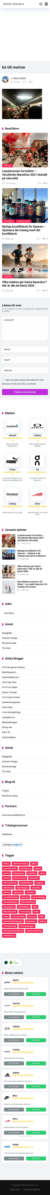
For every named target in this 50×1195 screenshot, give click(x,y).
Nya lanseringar (9, 643)
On (37, 469)
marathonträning (10, 897)
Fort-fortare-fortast (11, 697)
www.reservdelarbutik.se (13, 815)
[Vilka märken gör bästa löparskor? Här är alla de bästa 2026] (25, 261)
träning (43, 921)
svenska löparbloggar (13, 921)
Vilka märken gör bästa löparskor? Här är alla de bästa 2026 (24, 283)
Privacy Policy (15, 1189)
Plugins (5, 790)
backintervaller (10, 868)
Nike (35, 907)
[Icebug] (12, 500)
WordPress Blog (9, 796)
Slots (41, 916)
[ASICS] (7, 985)
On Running (25, 911)
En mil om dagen (9, 687)
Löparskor (7, 276)
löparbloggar (22, 888)
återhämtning (9, 935)
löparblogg (8, 888)
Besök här (36, 994)
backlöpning (25, 868)
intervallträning (10, 883)
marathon (30, 892)
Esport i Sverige (9, 692)
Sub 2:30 (6, 732)
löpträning (18, 892)
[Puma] (12, 466)
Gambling (32, 873)
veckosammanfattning (13, 931)
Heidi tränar (7, 707)
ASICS (34, 863)
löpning (6, 892)
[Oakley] (37, 432)
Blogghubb (7, 633)
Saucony (32, 916)
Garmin (12, 435)
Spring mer (7, 727)
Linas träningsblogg (11, 712)
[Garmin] (12, 432)
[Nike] (7, 1100)
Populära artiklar (23, 221)
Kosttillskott (8, 221)
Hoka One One (19, 878)
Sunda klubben (9, 737)
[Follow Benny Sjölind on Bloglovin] (12, 846)
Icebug (12, 503)
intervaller (33, 878)
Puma (12, 469)
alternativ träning (20, 863)
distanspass (18, 873)
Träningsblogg (9, 926)
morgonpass (8, 907)
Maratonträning (28, 902)
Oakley (37, 435)
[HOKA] (7, 1149)
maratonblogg (38, 897)
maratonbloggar (10, 902)
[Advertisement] (25, 34)
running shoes (18, 916)
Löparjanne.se (8, 717)
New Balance (23, 907)
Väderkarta (7, 834)
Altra (37, 503)
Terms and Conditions (31, 1189)
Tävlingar (7, 166)
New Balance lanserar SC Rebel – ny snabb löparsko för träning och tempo (32, 584)
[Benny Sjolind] (13, 4)
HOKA (16, 1144)
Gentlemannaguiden (11, 702)
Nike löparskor (9, 911)
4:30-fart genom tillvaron (13, 667)
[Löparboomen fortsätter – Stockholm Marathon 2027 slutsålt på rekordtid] (25, 150)
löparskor (36, 888)
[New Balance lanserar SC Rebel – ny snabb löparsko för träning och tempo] (8, 593)
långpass (40, 883)
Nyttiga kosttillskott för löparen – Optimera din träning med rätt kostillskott (24, 230)
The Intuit (6, 648)
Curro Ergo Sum (9, 682)
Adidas (6, 863)
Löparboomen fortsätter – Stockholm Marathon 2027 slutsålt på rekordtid (24, 174)
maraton (25, 897)
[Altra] (37, 500)
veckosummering (34, 931)
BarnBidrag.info (9, 672)
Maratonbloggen (9, 722)
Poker (36, 911)
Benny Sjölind (19, 78)
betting (38, 868)
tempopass (31, 921)
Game (42, 873)
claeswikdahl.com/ (10, 677)
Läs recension (14, 994)
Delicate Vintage (9, 638)
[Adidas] (7, 1077)
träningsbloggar (27, 926)
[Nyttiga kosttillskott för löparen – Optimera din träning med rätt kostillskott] (25, 205)
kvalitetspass (26, 883)
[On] (37, 466)
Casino (6, 873)
